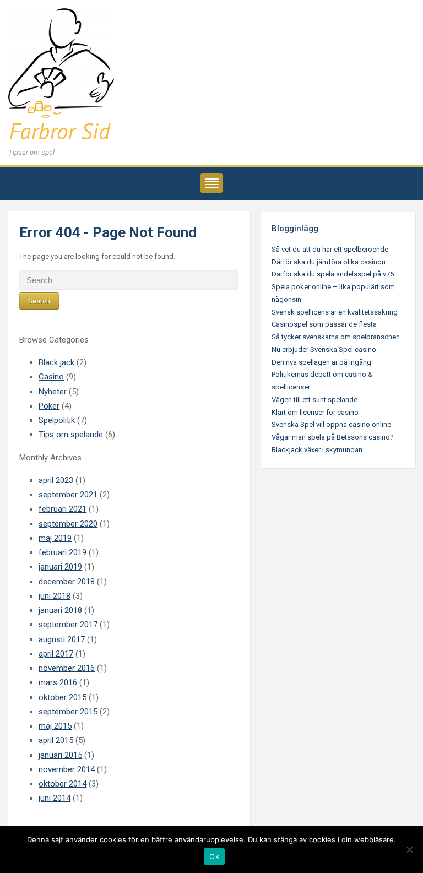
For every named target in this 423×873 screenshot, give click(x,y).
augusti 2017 (62, 639)
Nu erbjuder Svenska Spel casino (324, 349)
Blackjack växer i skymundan (317, 450)
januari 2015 (60, 755)
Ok (214, 856)
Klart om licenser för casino (315, 412)
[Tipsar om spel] (61, 76)
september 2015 (68, 712)
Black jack (56, 362)
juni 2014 (54, 798)
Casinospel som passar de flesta (324, 324)
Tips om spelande (71, 435)
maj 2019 (55, 538)
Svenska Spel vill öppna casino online (331, 424)
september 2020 (68, 524)
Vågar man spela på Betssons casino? (333, 437)
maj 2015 (55, 726)
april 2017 (56, 654)
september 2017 (68, 625)
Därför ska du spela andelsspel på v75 (333, 274)
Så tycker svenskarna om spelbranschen (336, 337)
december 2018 (67, 582)
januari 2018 (60, 610)
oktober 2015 (62, 697)
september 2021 (68, 495)
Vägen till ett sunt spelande (314, 399)
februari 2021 (62, 509)
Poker (49, 406)
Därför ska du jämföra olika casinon (329, 262)
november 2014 (67, 769)
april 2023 (56, 480)
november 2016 (67, 668)
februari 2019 (62, 552)
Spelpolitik (57, 420)
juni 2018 (54, 596)
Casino (51, 377)
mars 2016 (58, 682)
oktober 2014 (62, 784)
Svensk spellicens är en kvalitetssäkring (335, 312)
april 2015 (56, 740)
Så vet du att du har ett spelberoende (330, 249)
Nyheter (53, 392)
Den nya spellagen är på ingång (321, 362)
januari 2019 (60, 567)
